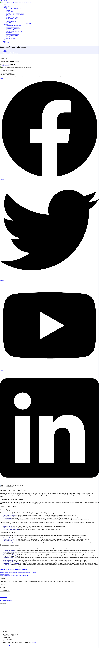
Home (4, 50)
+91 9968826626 (5, 591)
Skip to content (3, 0)
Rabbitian (33, 642)
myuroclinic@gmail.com (6, 600)
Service (5, 51)
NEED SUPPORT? (3, 597)
